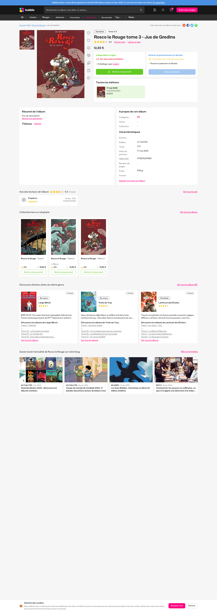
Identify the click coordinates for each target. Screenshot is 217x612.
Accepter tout (177, 605)
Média (131, 17)
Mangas (45, 17)
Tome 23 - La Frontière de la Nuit (35, 331)
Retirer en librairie (172, 72)
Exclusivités (90, 17)
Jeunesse (60, 17)
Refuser (191, 605)
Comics (33, 17)
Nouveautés (107, 17)
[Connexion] (163, 9)
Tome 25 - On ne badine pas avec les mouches (101, 331)
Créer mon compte (187, 10)
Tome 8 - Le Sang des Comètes (155, 337)
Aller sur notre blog (189, 351)
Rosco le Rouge (38, 25)
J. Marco (55, 264)
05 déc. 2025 (70, 198)
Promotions (75, 17)
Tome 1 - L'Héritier (28, 325)
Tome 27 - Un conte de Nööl (93, 337)
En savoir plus (159, 2)
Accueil (22, 25)
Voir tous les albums (189, 212)
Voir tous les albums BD (187, 284)
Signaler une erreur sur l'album (132, 181)
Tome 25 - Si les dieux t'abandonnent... (38, 337)
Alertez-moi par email (121, 72)
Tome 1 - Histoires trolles (91, 325)
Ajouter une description (32, 118)
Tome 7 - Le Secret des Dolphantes (156, 334)
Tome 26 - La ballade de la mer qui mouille (99, 334)
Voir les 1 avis (119, 42)
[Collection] (154, 9)
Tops (117, 17)
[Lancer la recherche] (141, 9)
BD (22, 17)
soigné (116, 64)
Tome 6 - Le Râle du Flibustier (154, 331)
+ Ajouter (37, 124)
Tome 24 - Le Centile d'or (32, 334)
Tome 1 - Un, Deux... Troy (151, 325)
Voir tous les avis (190, 192)
